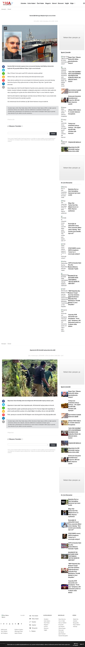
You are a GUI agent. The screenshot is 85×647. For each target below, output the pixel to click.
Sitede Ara (75, 619)
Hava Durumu (62, 619)
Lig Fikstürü (61, 626)
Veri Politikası (4, 633)
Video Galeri (35, 618)
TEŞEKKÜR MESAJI (74, 142)
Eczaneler (61, 624)
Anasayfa (3, 9)
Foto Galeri (35, 615)
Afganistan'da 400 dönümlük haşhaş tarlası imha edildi (73, 149)
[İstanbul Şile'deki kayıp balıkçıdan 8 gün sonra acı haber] (29, 43)
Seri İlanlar (61, 632)
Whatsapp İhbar (19, 631)
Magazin (48, 3)
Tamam (76, 645)
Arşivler (34, 625)
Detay (76, 643)
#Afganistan (11, 432)
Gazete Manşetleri (63, 635)
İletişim (33, 631)
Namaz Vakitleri (62, 622)
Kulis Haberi (32, 3)
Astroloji (75, 626)
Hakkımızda (4, 629)
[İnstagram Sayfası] (7, 623)
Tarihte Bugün (62, 628)
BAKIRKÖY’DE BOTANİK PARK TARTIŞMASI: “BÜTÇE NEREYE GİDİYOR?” (73, 279)
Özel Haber (40, 3)
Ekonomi (61, 3)
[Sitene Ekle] (22, 623)
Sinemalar (61, 630)
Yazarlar (33, 622)
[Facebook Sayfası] (2, 623)
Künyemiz (34, 628)
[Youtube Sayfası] (10, 623)
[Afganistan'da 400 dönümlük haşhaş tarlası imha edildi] (29, 378)
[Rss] (16, 623)
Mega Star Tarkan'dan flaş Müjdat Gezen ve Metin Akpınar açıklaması (73, 207)
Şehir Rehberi (62, 633)
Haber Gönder (18, 633)
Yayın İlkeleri (4, 631)
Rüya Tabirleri (76, 624)
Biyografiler (76, 622)
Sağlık (67, 3)
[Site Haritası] (19, 623)
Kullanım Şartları (19, 629)
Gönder (53, 133)
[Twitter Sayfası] (4, 623)
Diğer (72, 3)
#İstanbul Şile (11, 119)
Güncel (54, 3)
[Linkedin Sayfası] (13, 623)
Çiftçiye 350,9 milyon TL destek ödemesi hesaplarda (74, 112)
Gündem (23, 3)
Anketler (75, 621)
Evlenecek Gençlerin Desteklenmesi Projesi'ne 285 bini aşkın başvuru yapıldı (74, 100)
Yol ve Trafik (62, 621)
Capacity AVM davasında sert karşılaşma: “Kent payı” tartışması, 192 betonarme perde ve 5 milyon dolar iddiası (74, 320)
